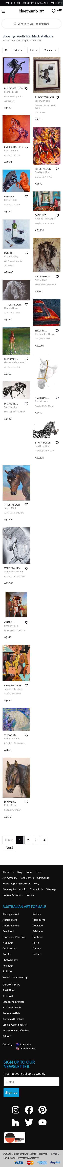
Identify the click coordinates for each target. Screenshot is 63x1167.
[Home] (31, 10)
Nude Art (8, 942)
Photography (10, 959)
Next (9, 847)
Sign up (11, 1092)
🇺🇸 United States (26, 1048)
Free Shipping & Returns (16, 883)
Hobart (36, 954)
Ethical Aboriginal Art (15, 1024)
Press (29, 871)
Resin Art (8, 965)
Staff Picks (8, 990)
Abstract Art (10, 919)
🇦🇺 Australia (23, 1044)
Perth (35, 942)
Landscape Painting (14, 936)
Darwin (36, 948)
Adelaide (37, 925)
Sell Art (7, 1036)
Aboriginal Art (11, 913)
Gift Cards (43, 877)
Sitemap (51, 889)
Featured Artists (12, 1007)
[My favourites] (53, 11)
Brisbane (37, 931)
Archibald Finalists (13, 1018)
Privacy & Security (28, 1157)
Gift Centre (27, 877)
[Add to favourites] (26, 88)
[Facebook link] (31, 1114)
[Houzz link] (18, 1126)
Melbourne (38, 919)
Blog (19, 871)
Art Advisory (10, 877)
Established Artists (13, 1001)
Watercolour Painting (15, 977)
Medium (48, 50)
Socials (30, 894)
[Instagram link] (18, 1114)
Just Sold (8, 995)
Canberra (37, 936)
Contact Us (36, 889)
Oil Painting (9, 948)
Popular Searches (13, 894)
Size (32, 50)
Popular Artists (11, 1013)
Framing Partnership (14, 889)
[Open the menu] (3, 11)
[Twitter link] (31, 1126)
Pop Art (7, 954)
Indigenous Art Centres (16, 1030)
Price (16, 50)
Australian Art (11, 925)
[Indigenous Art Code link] (31, 1137)
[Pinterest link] (45, 1114)
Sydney (36, 913)
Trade (38, 871)
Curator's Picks (11, 984)
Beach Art (8, 931)
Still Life (7, 971)
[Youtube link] (45, 1126)
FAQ (36, 883)
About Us (8, 871)
